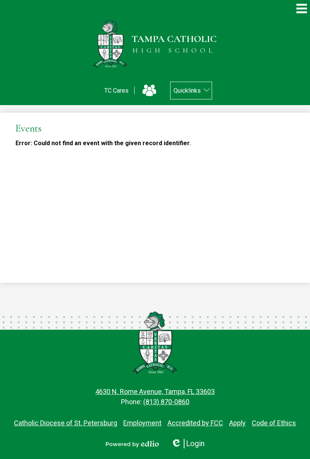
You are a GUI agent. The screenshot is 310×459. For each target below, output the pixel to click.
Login (188, 443)
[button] (191, 90)
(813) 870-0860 (166, 402)
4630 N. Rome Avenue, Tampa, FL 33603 (155, 391)
